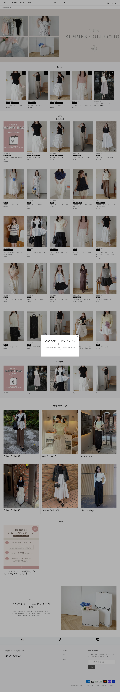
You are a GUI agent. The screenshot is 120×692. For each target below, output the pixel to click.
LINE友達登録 (49, 347)
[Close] (77, 337)
